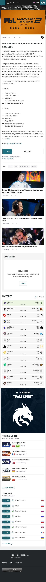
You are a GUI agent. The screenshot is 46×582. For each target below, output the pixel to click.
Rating (11, 563)
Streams (17, 7)
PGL (10, 166)
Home (3, 7)
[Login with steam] (43, 2)
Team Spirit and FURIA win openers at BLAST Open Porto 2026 (22, 219)
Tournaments (28, 7)
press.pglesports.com (14, 143)
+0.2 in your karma (7, 158)
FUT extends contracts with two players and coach (19, 247)
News (9, 7)
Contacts (19, 563)
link (8, 139)
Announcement (24, 166)
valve (16, 166)
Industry (34, 166)
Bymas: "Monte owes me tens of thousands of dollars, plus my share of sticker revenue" (22, 191)
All (36, 296)
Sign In (23, 283)
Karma (4, 563)
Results (41, 296)
